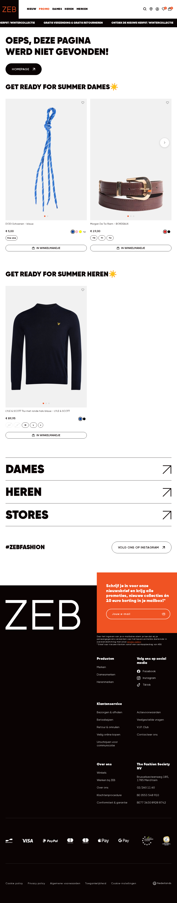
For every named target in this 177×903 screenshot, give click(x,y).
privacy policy (134, 642)
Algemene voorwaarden (65, 883)
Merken (101, 667)
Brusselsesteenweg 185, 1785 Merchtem (153, 778)
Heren (69, 9)
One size (11, 238)
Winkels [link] (101, 772)
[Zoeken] (145, 9)
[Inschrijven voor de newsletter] (163, 614)
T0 (93, 238)
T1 (102, 238)
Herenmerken (105, 682)
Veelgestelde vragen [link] (150, 719)
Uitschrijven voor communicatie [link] (107, 743)
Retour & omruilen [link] (108, 727)
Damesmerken (106, 674)
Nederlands (164, 883)
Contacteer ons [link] (147, 734)
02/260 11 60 (146, 787)
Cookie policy (14, 883)
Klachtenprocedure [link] (109, 795)
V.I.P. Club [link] (143, 727)
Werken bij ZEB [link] (106, 780)
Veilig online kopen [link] (108, 734)
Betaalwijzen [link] (105, 719)
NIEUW (31, 9)
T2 (110, 238)
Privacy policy (36, 883)
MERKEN (82, 9)
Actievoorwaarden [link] (149, 712)
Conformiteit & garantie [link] (112, 802)
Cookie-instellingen (123, 883)
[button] (12, 143)
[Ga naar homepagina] (9, 9)
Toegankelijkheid (95, 883)
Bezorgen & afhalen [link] (109, 712)
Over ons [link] (102, 787)
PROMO (44, 9)
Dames (57, 9)
